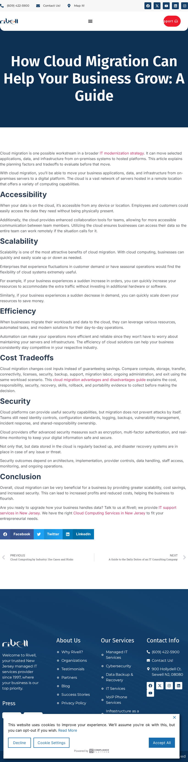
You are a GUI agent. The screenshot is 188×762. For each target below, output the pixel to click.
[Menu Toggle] (90, 21)
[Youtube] (166, 5)
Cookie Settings (51, 742)
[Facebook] (147, 5)
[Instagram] (184, 5)
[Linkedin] (175, 5)
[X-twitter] (157, 5)
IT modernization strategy (122, 153)
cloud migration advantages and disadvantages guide (99, 379)
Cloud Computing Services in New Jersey (109, 513)
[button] (17, 534)
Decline (19, 742)
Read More (67, 730)
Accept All (162, 742)
